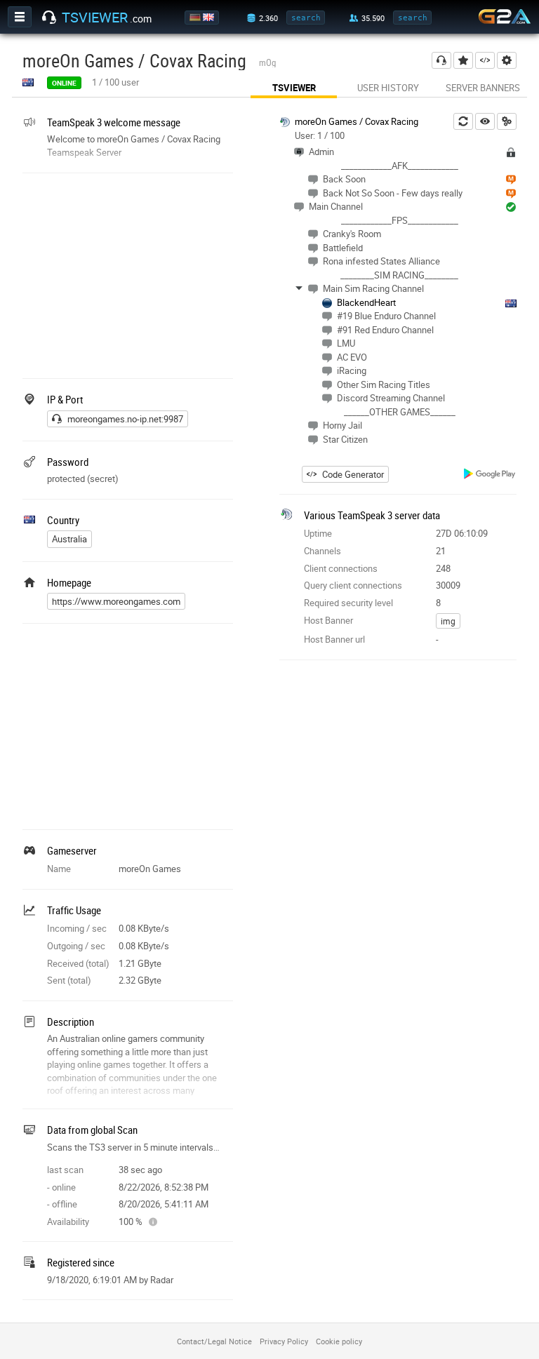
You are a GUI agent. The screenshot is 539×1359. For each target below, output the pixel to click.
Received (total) (78, 963)
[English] (209, 17)
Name (59, 868)
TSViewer (294, 87)
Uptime (318, 533)
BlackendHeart (366, 302)
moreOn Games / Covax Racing (356, 121)
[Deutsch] (196, 17)
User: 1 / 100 (320, 135)
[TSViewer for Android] (490, 475)
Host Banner (328, 620)
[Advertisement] (127, 274)
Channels (322, 550)
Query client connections (353, 585)
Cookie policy (339, 1341)
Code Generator (353, 474)
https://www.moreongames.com (116, 601)
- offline (62, 1204)
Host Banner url (334, 639)
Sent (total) (69, 980)
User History (388, 87)
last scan (65, 1169)
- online (61, 1187)
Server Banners (483, 87)
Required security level (348, 602)
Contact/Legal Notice (214, 1341)
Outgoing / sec (76, 945)
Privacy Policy (284, 1341)
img (448, 621)
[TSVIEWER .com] (49, 18)
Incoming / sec (77, 928)
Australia (69, 539)
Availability (68, 1221)
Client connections (341, 568)
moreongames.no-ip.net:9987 (125, 419)
